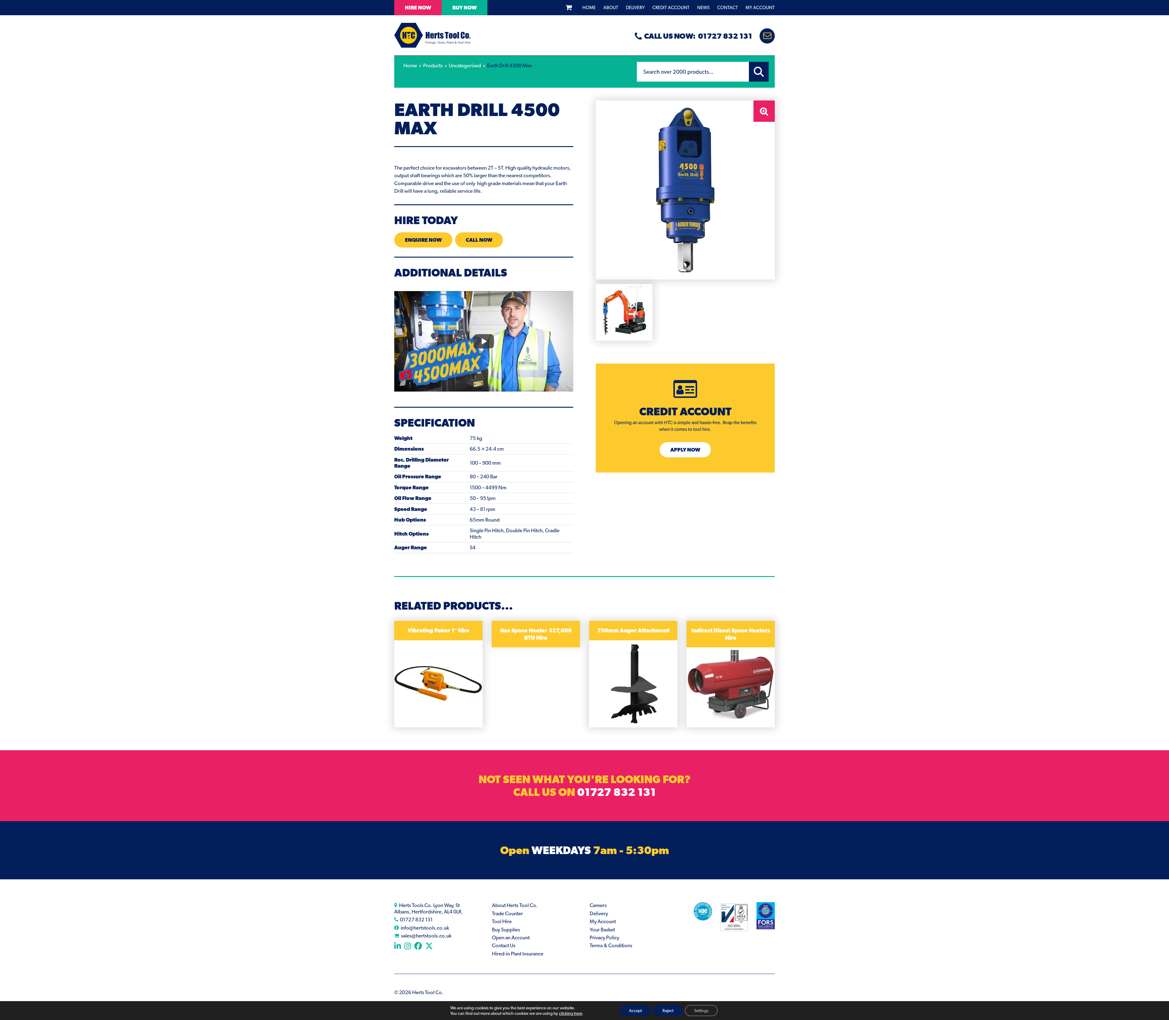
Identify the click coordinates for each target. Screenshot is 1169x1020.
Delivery (635, 7)
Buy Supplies (506, 930)
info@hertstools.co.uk (425, 928)
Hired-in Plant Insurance (517, 954)
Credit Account (671, 7)
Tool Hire (502, 921)
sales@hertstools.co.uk (426, 936)
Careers (598, 905)
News (703, 7)
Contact (727, 7)
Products (433, 65)
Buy (464, 8)
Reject (667, 1010)
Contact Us (503, 945)
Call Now (479, 240)
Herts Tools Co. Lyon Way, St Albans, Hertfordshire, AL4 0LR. (428, 908)
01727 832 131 (616, 792)
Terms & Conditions (611, 945)
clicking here (570, 1013)
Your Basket (602, 930)
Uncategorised (465, 65)
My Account (760, 7)
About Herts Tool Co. (515, 905)
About (610, 7)
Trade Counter (507, 913)
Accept (635, 1010)
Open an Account (511, 937)
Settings (701, 1010)
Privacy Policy (604, 937)
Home (589, 7)
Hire (418, 8)
